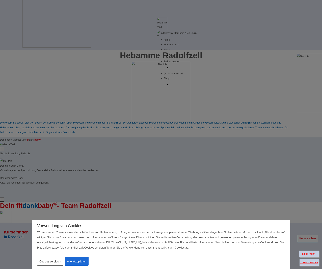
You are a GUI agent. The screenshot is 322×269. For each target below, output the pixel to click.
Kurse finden (309, 253)
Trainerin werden (309, 262)
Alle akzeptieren (76, 261)
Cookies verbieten (50, 261)
